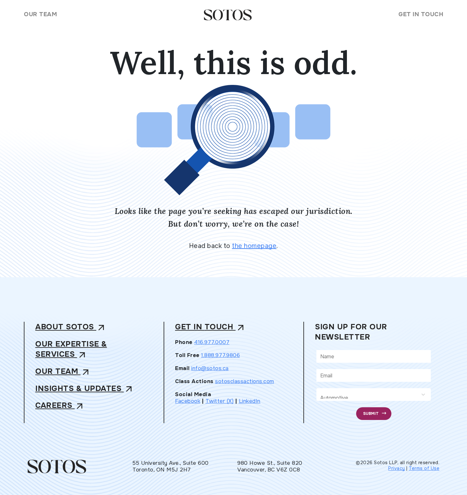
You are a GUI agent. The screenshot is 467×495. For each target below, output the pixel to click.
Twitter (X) (220, 401)
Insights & (84, 389)
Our (63, 372)
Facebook (187, 401)
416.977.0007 (211, 342)
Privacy (396, 468)
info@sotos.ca (210, 368)
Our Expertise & (71, 349)
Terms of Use (424, 468)
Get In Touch (420, 14)
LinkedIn (250, 401)
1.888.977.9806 (220, 355)
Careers (60, 406)
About (70, 327)
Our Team (40, 14)
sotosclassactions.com (244, 381)
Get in (210, 327)
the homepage (254, 246)
